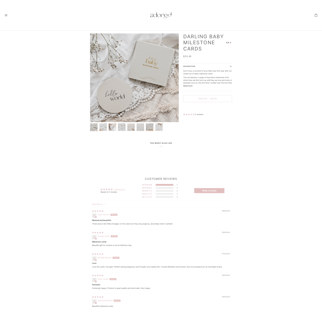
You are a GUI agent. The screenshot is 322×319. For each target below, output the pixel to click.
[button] (189, 114)
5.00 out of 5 (119, 189)
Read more (187, 85)
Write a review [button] (209, 190)
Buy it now (207, 107)
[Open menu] (8, 15)
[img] (98, 211)
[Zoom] (134, 77)
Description (189, 66)
